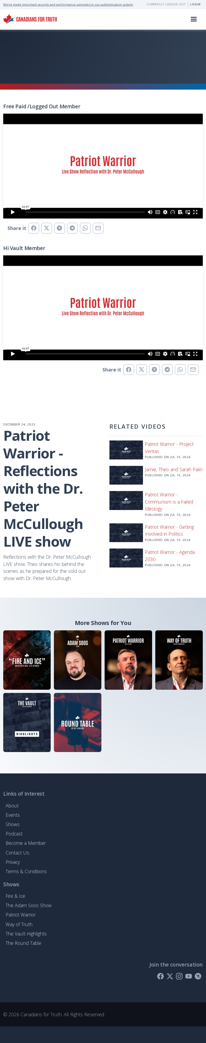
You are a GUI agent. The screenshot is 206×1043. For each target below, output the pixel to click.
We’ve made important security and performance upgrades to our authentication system (68, 4)
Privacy (13, 862)
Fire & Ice (15, 896)
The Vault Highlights (26, 933)
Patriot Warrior (21, 914)
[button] (194, 19)
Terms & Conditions (26, 871)
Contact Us (17, 852)
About (12, 805)
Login (195, 4)
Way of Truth (19, 924)
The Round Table (23, 943)
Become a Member (26, 843)
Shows (13, 824)
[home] (30, 19)
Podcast (14, 833)
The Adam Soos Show (29, 905)
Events (13, 815)
